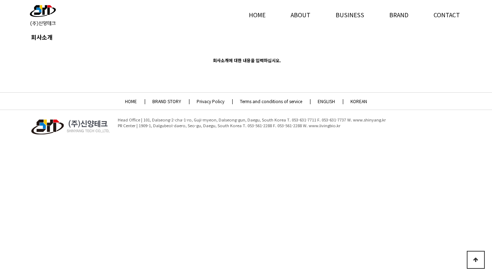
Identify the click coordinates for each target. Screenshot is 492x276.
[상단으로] (476, 260)
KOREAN (358, 101)
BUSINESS (350, 14)
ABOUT (300, 14)
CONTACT (447, 14)
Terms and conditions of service (275, 101)
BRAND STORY (170, 101)
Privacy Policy (214, 101)
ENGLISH (330, 101)
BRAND (398, 14)
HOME (257, 14)
